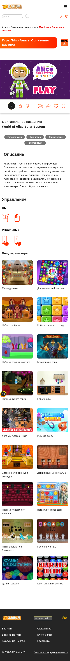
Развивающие (35, 143)
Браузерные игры (11, 634)
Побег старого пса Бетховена (12, 548)
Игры (5, 27)
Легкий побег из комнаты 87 (52, 472)
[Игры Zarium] (12, 6)
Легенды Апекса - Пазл (14, 436)
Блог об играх (44, 634)
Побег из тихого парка (14, 396)
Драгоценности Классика (50, 288)
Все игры (7, 628)
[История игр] (66, 16)
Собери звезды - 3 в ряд (50, 325)
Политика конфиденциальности (51, 652)
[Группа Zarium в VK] (64, 618)
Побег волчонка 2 (46, 546)
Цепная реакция (10, 583)
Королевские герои (47, 362)
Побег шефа (44, 399)
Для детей (35, 137)
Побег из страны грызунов (16, 362)
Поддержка (43, 641)
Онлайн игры (44, 628)
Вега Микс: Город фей (49, 509)
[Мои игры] (60, 16)
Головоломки (15, 137)
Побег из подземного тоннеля (13, 511)
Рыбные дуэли (45, 436)
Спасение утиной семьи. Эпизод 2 (15, 474)
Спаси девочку (10, 288)
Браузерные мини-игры (23, 27)
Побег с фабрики (11, 325)
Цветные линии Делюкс (50, 583)
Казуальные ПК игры (13, 641)
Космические (56, 137)
